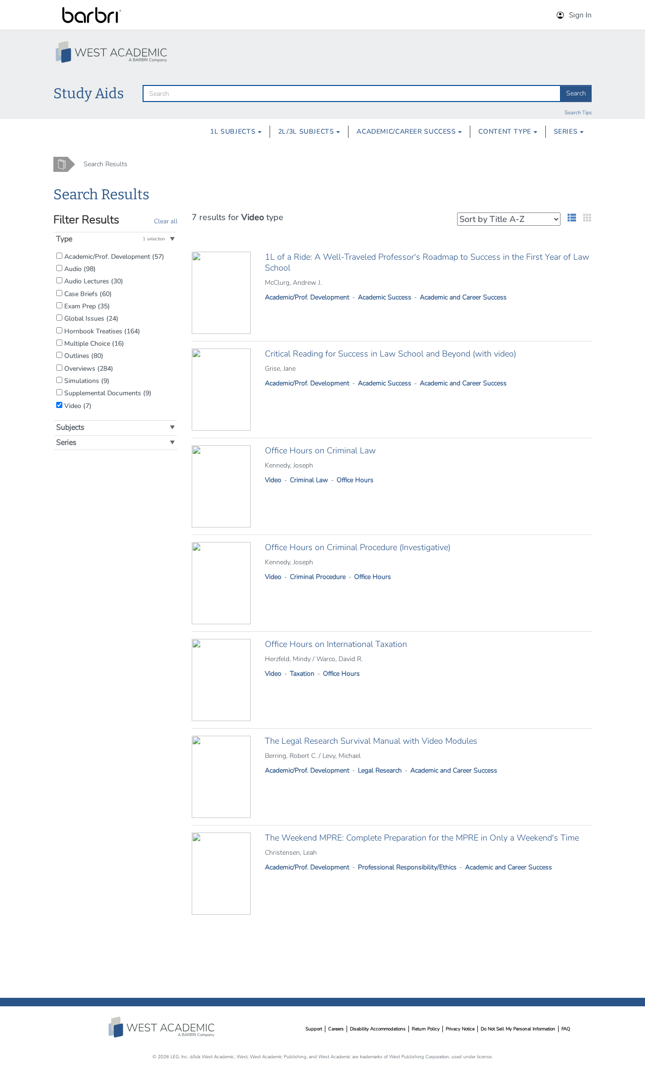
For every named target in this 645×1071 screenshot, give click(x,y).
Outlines (82, 355)
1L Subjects (234, 131)
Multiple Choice (93, 343)
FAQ (565, 1029)
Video (77, 405)
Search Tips (578, 112)
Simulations (86, 380)
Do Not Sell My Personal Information (518, 1029)
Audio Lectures (92, 281)
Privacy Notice (460, 1029)
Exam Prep (86, 306)
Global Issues (90, 318)
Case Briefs (87, 293)
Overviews (87, 368)
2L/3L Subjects (307, 131)
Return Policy (426, 1029)
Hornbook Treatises (101, 331)
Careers (336, 1029)
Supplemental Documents (107, 393)
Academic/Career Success (407, 131)
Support (314, 1029)
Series (567, 131)
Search (576, 93)
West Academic (162, 1027)
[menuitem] (236, 132)
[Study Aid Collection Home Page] (112, 52)
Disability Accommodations (378, 1029)
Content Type (505, 131)
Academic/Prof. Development (113, 256)
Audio (79, 268)
